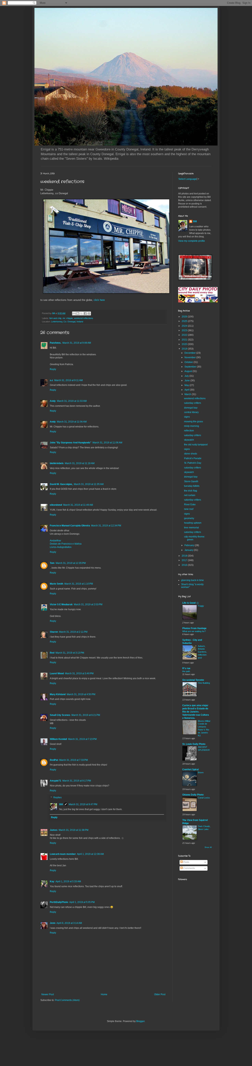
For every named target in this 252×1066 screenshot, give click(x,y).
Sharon (54, 631)
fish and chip (55, 318)
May (187, 385)
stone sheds (190, 453)
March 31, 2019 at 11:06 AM (72, 421)
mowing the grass (193, 421)
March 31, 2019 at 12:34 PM (106, 525)
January (189, 550)
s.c (51, 380)
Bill (61, 804)
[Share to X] (81, 313)
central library (191, 412)
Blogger (140, 1021)
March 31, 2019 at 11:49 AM (78, 505)
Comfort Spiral (190, 769)
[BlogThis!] (78, 313)
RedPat (54, 760)
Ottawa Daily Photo (193, 794)
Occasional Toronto (193, 680)
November (190, 357)
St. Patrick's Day (192, 463)
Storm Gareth (191, 481)
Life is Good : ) (190, 603)
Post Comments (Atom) (67, 1000)
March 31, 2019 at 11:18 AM (79, 463)
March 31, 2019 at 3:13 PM (70, 652)
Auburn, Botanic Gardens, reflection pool (202, 652)
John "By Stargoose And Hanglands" (70, 442)
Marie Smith (56, 583)
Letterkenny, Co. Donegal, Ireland (67, 321)
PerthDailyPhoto (59, 902)
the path (186, 671)
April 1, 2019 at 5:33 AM (68, 881)
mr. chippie (68, 318)
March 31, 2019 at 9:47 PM (83, 804)
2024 (185, 326)
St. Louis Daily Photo (193, 744)
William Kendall (58, 739)
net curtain (189, 495)
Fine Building (204, 683)
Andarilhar (55, 540)
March (188, 394)
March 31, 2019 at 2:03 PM (88, 604)
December (190, 353)
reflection (189, 430)
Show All (208, 847)
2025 (185, 321)
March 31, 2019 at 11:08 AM (107, 442)
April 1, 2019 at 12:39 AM (90, 854)
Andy (53, 401)
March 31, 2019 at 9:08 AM (76, 342)
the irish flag (190, 490)
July (186, 376)
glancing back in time (192, 580)
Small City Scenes (60, 715)
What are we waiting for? (194, 631)
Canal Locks (204, 797)
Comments (189, 868)
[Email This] (74, 313)
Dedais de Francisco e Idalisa (66, 543)
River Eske (190, 504)
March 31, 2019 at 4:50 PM (81, 694)
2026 (185, 316)
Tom (52, 563)
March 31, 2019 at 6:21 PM (85, 715)
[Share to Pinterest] (89, 313)
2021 (185, 339)
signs (187, 416)
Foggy (201, 606)
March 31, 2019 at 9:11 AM (68, 380)
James (53, 830)
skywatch (189, 439)
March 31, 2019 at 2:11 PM (73, 631)
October (189, 362)
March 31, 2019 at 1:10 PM (78, 583)
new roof (188, 509)
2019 (185, 348)
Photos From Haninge (194, 628)
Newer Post (47, 994)
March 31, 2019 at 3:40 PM (79, 673)
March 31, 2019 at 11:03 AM (72, 401)
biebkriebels (57, 463)
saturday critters (192, 403)
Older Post (159, 994)
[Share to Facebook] (85, 313)
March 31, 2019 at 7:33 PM (73, 760)
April (187, 389)
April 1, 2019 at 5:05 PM (82, 902)
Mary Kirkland (58, 694)
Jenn (52, 923)
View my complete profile (191, 241)
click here (99, 299)
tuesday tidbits (191, 486)
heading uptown (192, 522)
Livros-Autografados (60, 547)
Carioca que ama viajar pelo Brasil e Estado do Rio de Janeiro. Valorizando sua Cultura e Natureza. (195, 711)
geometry (189, 518)
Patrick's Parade (192, 458)
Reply (53, 369)
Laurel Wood (57, 673)
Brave (201, 772)
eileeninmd (56, 505)
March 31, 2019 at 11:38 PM (73, 830)
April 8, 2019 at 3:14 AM (69, 923)
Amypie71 (55, 780)
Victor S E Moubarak (61, 604)
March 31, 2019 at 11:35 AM (89, 484)
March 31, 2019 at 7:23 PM (82, 739)
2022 (185, 335)
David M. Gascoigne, (61, 484)
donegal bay (190, 407)
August (188, 371)
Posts (186, 862)
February (189, 545)
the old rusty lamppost (196, 444)
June (187, 380)
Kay (52, 881)
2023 (185, 330)
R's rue (186, 668)
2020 (185, 344)
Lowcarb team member (63, 854)
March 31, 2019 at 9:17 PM (76, 780)
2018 (185, 555)
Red (52, 652)
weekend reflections (83, 318)
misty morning (191, 426)
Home (104, 994)
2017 (185, 560)
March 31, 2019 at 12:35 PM (71, 563)
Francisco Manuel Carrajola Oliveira (70, 525)
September (190, 366)
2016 (185, 565)
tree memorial (191, 527)
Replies (57, 797)
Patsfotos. (55, 342)
